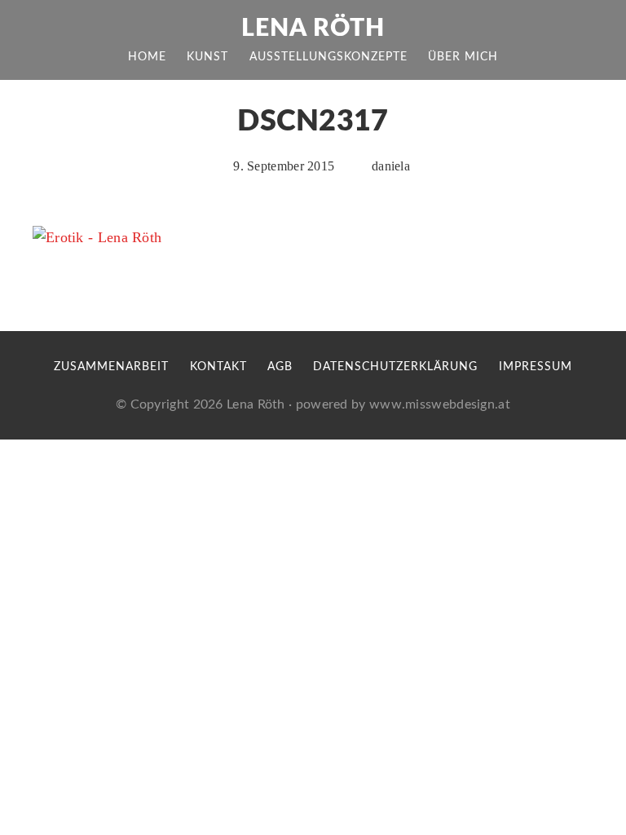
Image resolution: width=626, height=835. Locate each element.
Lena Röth (313, 28)
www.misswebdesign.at (439, 404)
